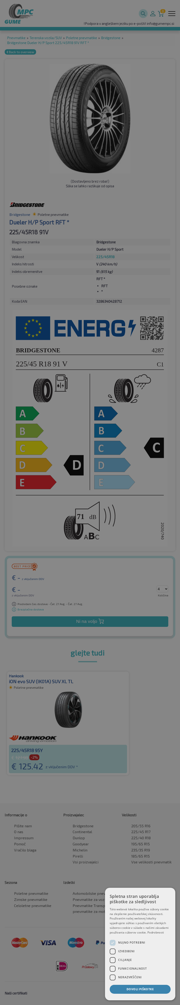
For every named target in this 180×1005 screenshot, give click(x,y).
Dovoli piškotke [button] (140, 989)
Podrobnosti (155, 932)
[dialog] (140, 944)
